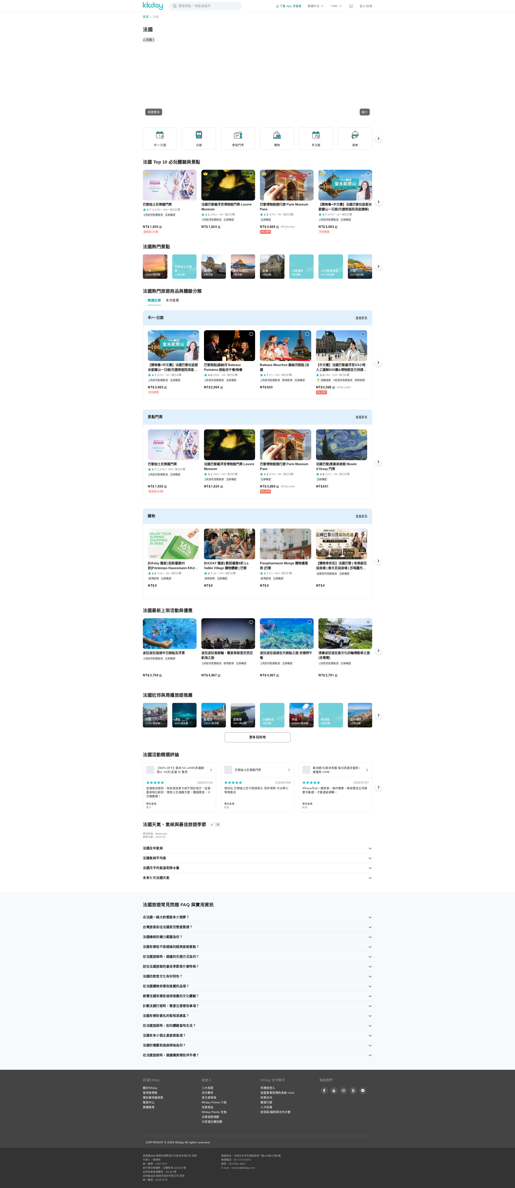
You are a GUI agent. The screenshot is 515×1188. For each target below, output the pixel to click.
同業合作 (266, 1097)
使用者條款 (150, 1092)
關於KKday (150, 1087)
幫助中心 (148, 1102)
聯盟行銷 (266, 1102)
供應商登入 (268, 1087)
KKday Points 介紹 (214, 1102)
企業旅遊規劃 (210, 1116)
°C (211, 824)
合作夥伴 (207, 1092)
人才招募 (266, 1107)
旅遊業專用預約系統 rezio (278, 1092)
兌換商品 (207, 1107)
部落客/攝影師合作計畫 (276, 1112)
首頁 (146, 16)
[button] (153, 112)
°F (217, 824)
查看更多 (361, 317)
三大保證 (207, 1087)
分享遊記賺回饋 (212, 1121)
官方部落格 (209, 1097)
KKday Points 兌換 (214, 1112)
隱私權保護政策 (153, 1097)
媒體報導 (148, 1107)
